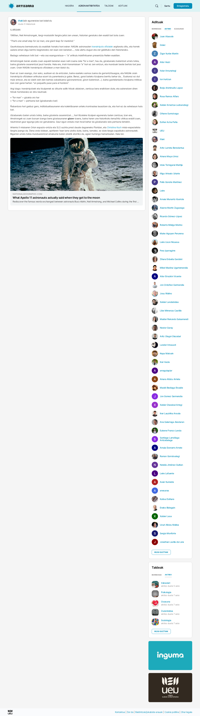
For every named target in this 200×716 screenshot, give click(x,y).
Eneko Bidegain (167, 507)
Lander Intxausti (168, 345)
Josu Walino (166, 293)
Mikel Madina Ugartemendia (174, 268)
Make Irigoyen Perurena (172, 233)
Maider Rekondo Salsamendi (174, 319)
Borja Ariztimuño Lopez (171, 88)
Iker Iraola (165, 362)
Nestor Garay (166, 328)
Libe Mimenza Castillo (171, 310)
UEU (162, 130)
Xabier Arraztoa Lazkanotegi (174, 105)
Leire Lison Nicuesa (169, 242)
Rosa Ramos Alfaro (169, 96)
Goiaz (162, 45)
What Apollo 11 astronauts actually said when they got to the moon (56, 197)
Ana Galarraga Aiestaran (172, 422)
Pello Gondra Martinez (171, 182)
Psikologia (166, 592)
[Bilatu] (157, 6)
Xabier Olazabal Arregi (171, 405)
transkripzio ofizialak (102, 46)
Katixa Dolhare (167, 499)
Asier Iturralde (167, 482)
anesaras (164, 490)
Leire (162, 190)
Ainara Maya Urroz (169, 156)
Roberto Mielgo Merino (171, 225)
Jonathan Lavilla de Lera (172, 542)
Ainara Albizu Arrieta (170, 379)
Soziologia (166, 620)
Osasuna (165, 601)
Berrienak (156, 29)
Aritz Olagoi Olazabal (170, 336)
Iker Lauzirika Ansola (170, 413)
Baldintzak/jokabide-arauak (149, 712)
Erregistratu (183, 6)
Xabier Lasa (166, 516)
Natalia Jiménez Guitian (171, 465)
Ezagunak (179, 29)
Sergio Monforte (168, 533)
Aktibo (168, 29)
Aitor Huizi (165, 62)
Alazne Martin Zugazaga (172, 208)
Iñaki (20, 20)
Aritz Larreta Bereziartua (172, 148)
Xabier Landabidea (169, 302)
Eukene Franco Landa (170, 430)
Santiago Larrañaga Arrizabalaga (169, 439)
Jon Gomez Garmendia (171, 396)
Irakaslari (165, 583)
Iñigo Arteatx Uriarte (170, 173)
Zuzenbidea (167, 611)
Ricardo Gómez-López (171, 216)
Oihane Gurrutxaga (169, 113)
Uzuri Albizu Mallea (169, 525)
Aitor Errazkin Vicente (170, 276)
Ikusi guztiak (161, 552)
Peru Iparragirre (167, 250)
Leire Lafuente (167, 473)
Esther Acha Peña (169, 122)
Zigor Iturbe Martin (169, 53)
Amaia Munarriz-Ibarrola (172, 199)
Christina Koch (114, 127)
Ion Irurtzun (165, 79)
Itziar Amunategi (168, 70)
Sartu (167, 6)
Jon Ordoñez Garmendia (172, 285)
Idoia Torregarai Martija (171, 165)
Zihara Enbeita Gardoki (171, 259)
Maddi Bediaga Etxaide (171, 388)
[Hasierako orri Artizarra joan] (21, 5)
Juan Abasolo (166, 36)
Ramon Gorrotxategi (170, 456)
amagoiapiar (166, 370)
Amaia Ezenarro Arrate (171, 447)
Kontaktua (120, 712)
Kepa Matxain (166, 353)
